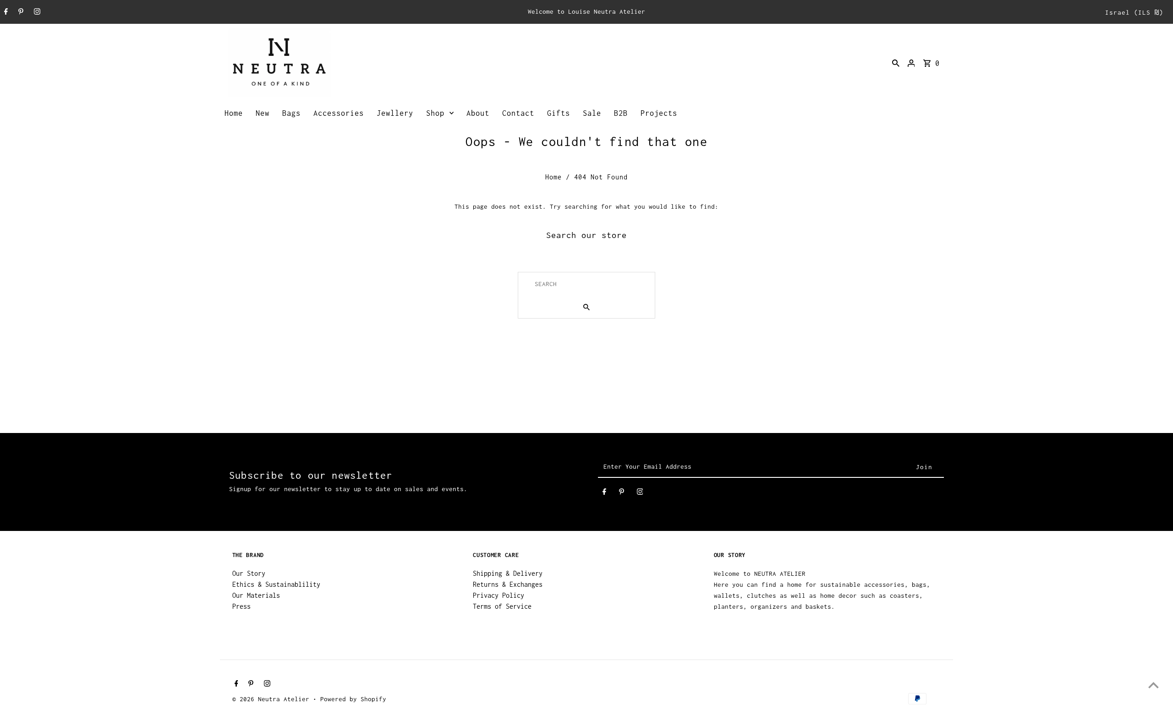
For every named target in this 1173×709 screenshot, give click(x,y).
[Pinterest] (19, 12)
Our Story (248, 573)
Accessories (338, 113)
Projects (659, 113)
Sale (592, 113)
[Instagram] (36, 12)
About (477, 113)
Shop (435, 113)
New (262, 113)
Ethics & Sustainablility (276, 584)
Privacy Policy (498, 595)
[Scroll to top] (1153, 685)
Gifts (558, 113)
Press (241, 606)
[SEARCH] (896, 62)
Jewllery (395, 113)
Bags (291, 113)
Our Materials (256, 595)
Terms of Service (502, 606)
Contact (518, 113)
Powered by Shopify (353, 699)
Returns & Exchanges (508, 584)
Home (234, 113)
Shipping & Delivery (508, 573)
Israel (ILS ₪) (1134, 12)
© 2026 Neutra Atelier (272, 699)
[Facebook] (5, 12)
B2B (621, 113)
